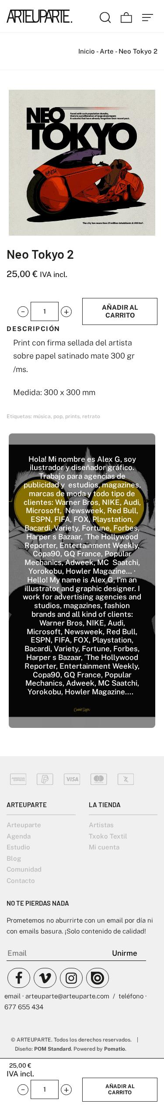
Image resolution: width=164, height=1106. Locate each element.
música (42, 416)
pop (58, 416)
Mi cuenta (104, 847)
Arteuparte (24, 825)
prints (72, 416)
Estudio (18, 847)
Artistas (101, 825)
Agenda (19, 836)
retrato (91, 416)
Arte (107, 51)
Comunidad (24, 869)
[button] (22, 311)
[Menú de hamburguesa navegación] (148, 16)
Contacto (21, 880)
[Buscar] (105, 16)
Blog (14, 858)
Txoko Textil (108, 836)
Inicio (86, 51)
